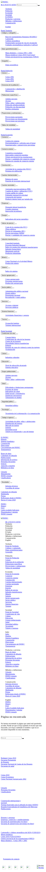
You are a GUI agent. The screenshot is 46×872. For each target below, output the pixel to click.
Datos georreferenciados (10, 49)
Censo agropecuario (12, 279)
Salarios (4, 267)
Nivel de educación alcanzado (15, 365)
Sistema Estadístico (12, 638)
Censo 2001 (9, 79)
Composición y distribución (15, 89)
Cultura (4, 353)
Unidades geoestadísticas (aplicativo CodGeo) (21, 45)
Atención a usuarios (12, 664)
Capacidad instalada (12, 243)
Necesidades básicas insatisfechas (17, 343)
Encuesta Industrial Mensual (15, 245)
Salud (3, 383)
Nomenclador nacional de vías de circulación (21, 43)
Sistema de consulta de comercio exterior (19, 161)
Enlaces (8, 662)
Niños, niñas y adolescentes (15, 103)
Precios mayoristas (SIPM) (14, 233)
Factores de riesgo (11, 389)
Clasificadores (10, 678)
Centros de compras (12, 141)
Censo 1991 (9, 77)
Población (8, 11)
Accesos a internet (11, 305)
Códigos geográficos (12, 41)
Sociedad (8, 15)
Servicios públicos (11, 307)
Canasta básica (10, 337)
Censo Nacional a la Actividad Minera (18, 261)
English (8, 27)
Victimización (10, 349)
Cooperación (9, 640)
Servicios (5, 301)
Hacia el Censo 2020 (12, 696)
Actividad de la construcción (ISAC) (18, 169)
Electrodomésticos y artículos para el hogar (20, 143)
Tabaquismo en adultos (13, 397)
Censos (4, 73)
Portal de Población (12, 558)
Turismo (4, 319)
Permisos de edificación (13, 171)
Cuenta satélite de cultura (14, 193)
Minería (4, 257)
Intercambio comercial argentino (16, 155)
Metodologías (10, 674)
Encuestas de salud (7, 766)
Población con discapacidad (15, 107)
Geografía (5, 61)
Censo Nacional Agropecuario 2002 (13, 779)
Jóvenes (8, 101)
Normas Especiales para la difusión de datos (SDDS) (19, 805)
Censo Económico (7, 777)
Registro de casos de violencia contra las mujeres (22, 347)
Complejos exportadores (13, 153)
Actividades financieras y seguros (17, 315)
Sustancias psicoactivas (13, 395)
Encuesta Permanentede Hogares (8, 761)
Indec (7, 634)
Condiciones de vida (8, 333)
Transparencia (10, 646)
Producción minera (12, 263)
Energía (4, 215)
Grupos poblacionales (9, 371)
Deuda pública (10, 293)
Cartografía (9, 39)
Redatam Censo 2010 (8, 758)
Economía (9, 13)
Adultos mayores (11, 99)
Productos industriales (13, 253)
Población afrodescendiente (15, 105)
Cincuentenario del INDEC (15, 644)
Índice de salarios (11, 271)
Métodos (13, 21)
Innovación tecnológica (13, 211)
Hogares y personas (8, 818)
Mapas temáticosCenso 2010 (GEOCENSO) (11, 836)
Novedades (5, 482)
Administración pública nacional (16, 291)
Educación (5, 361)
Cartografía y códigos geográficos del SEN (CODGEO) (20, 832)
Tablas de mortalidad (8, 125)
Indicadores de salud (12, 391)
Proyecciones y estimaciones (11, 113)
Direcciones (9, 642)
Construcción (6, 165)
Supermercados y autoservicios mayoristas (20, 145)
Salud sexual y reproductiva (15, 393)
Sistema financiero (8, 311)
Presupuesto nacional (12, 295)
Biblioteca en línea (11, 666)
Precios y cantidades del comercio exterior (20, 159)
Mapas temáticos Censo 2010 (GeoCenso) (20, 55)
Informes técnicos (11, 486)
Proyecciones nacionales (14, 117)
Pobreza (8, 345)
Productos (12, 19)
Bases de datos (10, 652)
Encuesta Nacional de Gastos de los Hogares (16, 764)
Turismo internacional (13, 325)
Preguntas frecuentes (12, 660)
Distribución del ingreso (13, 423)
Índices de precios (8, 223)
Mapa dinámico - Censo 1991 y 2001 (14, 841)
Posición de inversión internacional (17, 181)
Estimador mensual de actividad (16, 195)
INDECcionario (11, 676)
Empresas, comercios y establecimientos (15, 820)
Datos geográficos (11, 65)
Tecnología (5, 409)
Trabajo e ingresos (8, 417)
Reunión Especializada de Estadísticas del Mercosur (19, 807)
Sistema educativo (11, 367)
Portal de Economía (12, 574)
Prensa (7, 692)
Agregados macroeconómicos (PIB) (18, 189)
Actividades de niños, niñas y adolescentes (20, 421)
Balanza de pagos (11, 179)
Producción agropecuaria (14, 283)
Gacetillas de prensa (12, 488)
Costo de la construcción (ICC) (16, 227)
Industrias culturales (12, 357)
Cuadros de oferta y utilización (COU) (18, 191)
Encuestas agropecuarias (14, 281)
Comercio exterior (7, 149)
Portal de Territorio (12, 546)
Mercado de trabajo (12, 425)
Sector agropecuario (8, 275)
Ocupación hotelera (12, 323)
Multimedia (9, 690)
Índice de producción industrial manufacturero (21, 247)
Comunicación (10, 23)
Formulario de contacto (11, 859)
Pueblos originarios (12, 109)
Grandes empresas (11, 209)
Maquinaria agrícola (12, 251)
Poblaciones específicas (10, 95)
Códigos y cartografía (9, 33)
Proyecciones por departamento (16, 119)
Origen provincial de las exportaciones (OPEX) (22, 57)
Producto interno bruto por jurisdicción (19, 199)
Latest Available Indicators (14, 708)
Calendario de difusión (13, 654)
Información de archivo (13, 658)
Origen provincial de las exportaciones (18, 157)
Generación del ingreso (13, 197)
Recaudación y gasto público (15, 297)
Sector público (6, 287)
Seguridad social (11, 429)
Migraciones (9, 91)
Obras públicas (10, 229)
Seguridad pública (7, 401)
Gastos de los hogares (13, 341)
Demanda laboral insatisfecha (15, 207)
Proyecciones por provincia (15, 121)
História (8, 636)
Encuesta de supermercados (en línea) (14, 822)
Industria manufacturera (9, 239)
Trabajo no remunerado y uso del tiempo (19, 432)
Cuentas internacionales (9, 175)
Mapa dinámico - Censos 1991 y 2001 (18, 53)
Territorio (8, 9)
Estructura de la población (10, 85)
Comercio (5, 137)
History (8, 704)
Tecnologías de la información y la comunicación (22, 413)
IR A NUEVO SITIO (8, 5)
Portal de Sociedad (12, 612)
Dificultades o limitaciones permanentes (19, 387)
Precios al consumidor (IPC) (15, 231)
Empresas (5, 203)
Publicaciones (10, 656)
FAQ (7, 706)
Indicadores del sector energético (16, 219)
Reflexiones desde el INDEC (15, 694)
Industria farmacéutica (13, 249)
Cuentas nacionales (8, 185)
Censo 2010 (9, 81)
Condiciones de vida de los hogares (17, 339)
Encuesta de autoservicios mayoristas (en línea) (17, 824)
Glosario (8, 672)
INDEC (9, 17)
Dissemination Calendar (13, 710)
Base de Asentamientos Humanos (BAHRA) (21, 37)
